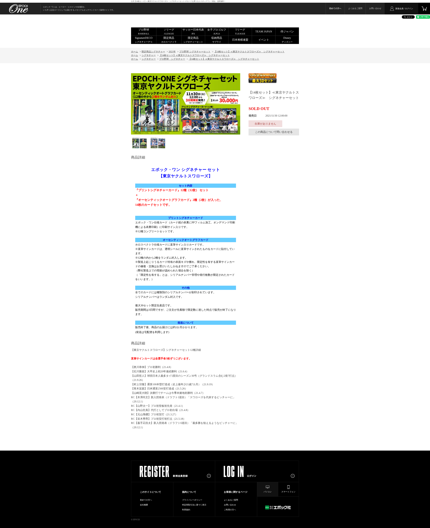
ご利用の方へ (230, 510)
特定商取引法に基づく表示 (194, 505)
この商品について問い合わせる (274, 131)
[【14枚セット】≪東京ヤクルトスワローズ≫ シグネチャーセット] (139, 143)
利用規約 (186, 510)
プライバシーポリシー (192, 500)
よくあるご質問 (355, 8)
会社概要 (144, 505)
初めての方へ (146, 500)
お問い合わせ (375, 8)
